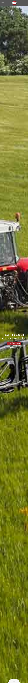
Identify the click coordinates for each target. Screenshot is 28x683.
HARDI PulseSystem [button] (14, 343)
